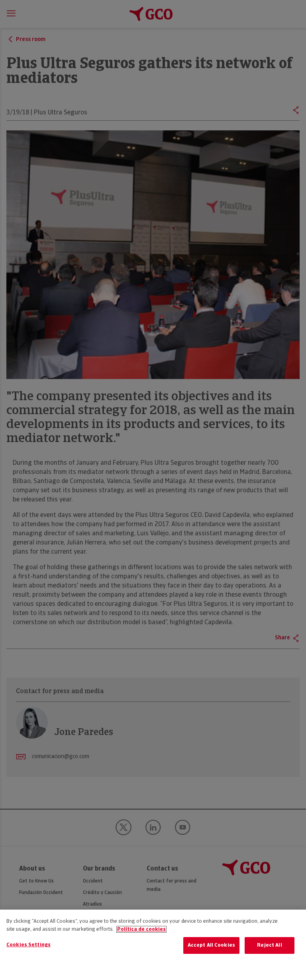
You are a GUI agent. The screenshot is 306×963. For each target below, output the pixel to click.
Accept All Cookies (211, 945)
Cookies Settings (28, 944)
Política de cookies (141, 929)
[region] (153, 936)
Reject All (269, 945)
